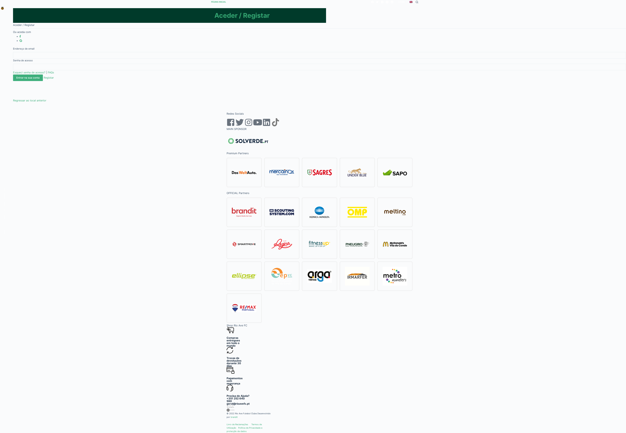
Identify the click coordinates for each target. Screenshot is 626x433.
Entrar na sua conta (28, 77)
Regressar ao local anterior (29, 100)
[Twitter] (377, 2)
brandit (234, 417)
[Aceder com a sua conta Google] (21, 40)
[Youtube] (257, 122)
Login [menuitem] (401, 2)
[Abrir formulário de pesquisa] (417, 2)
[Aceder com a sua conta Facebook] (20, 36)
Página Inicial (218, 2)
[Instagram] (382, 2)
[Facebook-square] (231, 122)
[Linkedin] (266, 122)
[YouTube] (387, 2)
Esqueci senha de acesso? (29, 72)
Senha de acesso (23, 60)
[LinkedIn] (392, 2)
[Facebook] (372, 2)
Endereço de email (24, 48)
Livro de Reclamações (237, 424)
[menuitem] (411, 2)
